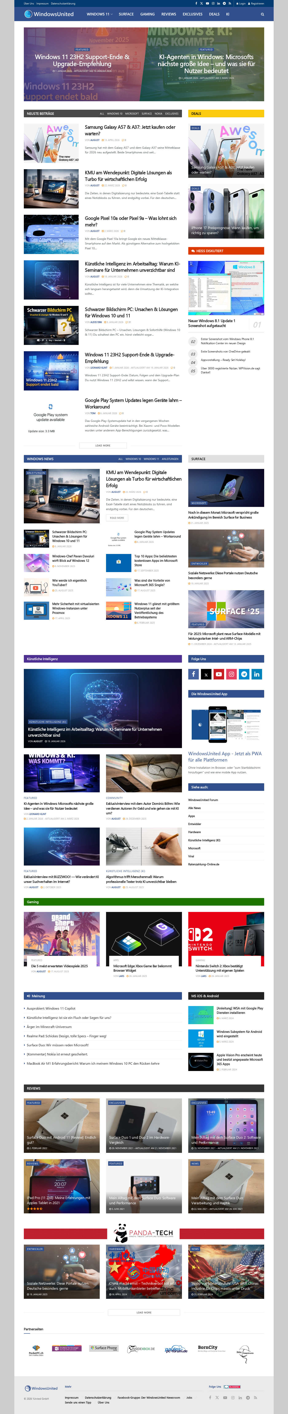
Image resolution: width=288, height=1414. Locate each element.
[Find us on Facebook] (196, 3)
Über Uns (29, 3)
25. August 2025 (63, 590)
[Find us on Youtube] (207, 3)
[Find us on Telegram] (224, 3)
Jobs (189, 1397)
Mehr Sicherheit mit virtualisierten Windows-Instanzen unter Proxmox (75, 608)
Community (114, 798)
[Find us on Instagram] (213, 3)
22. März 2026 (112, 185)
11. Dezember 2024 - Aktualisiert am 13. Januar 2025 (220, 644)
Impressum (42, 3)
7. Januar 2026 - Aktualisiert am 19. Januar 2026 (83, 71)
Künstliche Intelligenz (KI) (47, 721)
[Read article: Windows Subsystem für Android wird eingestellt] (201, 1038)
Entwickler (199, 563)
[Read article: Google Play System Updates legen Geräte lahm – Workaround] (51, 416)
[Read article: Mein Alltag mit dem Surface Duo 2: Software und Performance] (226, 1125)
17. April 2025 (62, 618)
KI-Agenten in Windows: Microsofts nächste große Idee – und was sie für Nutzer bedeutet (206, 63)
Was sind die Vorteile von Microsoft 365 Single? (152, 582)
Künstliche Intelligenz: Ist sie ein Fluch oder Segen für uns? (69, 1017)
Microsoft (132, 113)
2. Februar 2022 (38, 1148)
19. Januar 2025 (199, 583)
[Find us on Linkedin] (257, 674)
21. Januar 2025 (199, 522)
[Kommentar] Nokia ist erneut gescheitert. (57, 1054)
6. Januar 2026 (108, 413)
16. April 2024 (119, 1294)
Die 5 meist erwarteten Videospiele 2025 (59, 966)
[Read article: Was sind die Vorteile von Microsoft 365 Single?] (118, 587)
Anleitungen (170, 459)
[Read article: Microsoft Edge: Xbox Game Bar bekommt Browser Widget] (144, 939)
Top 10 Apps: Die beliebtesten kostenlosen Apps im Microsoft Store (156, 560)
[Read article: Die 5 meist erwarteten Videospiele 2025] (62, 939)
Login (242, 3)
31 (129, 322)
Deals (214, 14)
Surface (126, 14)
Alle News (194, 808)
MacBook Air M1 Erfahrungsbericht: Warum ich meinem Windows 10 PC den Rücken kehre (93, 1063)
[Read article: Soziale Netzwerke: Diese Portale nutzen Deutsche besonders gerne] (226, 548)
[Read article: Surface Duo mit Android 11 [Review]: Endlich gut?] (62, 1125)
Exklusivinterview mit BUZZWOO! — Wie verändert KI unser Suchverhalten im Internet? (61, 878)
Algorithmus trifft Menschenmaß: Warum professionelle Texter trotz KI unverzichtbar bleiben (141, 878)
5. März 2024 (226, 1041)
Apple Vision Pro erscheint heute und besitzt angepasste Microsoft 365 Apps (240, 1059)
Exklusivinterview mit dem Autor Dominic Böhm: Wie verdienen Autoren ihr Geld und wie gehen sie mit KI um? (143, 808)
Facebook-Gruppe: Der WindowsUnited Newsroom (149, 1397)
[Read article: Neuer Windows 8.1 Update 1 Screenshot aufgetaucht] (226, 288)
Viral (191, 856)
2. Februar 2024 (228, 1069)
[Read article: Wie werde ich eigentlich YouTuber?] (36, 587)
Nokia (158, 113)
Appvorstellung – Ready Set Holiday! (223, 360)
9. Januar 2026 (114, 322)
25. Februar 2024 (203, 1294)
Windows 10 (114, 113)
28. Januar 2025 (137, 976)
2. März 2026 (111, 230)
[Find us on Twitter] (201, 3)
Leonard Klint (98, 367)
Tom (93, 413)
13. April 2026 (112, 140)
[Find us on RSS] (230, 3)
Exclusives (192, 14)
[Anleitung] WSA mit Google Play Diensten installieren (240, 1010)
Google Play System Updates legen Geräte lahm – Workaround (158, 534)
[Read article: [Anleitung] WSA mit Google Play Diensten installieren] (201, 1015)
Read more (119, 517)
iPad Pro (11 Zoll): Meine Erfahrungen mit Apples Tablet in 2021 (58, 1200)
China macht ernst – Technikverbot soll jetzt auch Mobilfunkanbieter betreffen (142, 1286)
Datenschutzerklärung (63, 3)
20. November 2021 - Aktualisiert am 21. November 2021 (143, 1148)
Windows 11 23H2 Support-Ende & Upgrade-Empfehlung (82, 60)
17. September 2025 (147, 570)
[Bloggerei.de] (232, 1386)
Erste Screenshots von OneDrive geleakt (225, 351)
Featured (82, 49)
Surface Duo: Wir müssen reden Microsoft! (58, 1045)
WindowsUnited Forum (203, 800)
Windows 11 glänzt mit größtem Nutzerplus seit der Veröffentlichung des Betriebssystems (157, 610)
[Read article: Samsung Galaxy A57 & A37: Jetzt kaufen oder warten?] (51, 143)
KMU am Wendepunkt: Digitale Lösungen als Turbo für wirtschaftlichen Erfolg (128, 175)
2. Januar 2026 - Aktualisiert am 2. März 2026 (207, 78)
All (102, 113)
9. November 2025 (64, 566)
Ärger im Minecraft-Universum (49, 1026)
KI (227, 14)
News (195, 1163)
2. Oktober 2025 (52, 887)
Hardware (194, 832)
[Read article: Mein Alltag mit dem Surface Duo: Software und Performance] (144, 1186)
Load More (103, 445)
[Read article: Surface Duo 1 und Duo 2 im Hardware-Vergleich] (144, 1125)
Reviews (168, 14)
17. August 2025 (145, 590)
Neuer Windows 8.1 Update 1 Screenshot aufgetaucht (212, 323)
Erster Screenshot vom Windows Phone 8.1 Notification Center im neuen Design (227, 341)
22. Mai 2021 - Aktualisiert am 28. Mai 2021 (218, 1208)
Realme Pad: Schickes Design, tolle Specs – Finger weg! (67, 1036)
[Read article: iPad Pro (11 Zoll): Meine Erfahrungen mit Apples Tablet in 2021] (62, 1186)
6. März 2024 (226, 1018)
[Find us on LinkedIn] (218, 3)
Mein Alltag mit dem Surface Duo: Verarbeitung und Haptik (217, 1200)
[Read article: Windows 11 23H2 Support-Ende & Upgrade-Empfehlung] (51, 370)
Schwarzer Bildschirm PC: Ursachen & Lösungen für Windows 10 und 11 (69, 536)
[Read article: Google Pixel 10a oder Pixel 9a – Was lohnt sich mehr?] (51, 234)
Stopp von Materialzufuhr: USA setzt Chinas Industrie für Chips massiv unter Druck (224, 1286)
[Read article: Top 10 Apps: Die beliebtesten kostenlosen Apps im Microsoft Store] (118, 563)
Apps (191, 816)
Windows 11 (98, 14)
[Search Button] (262, 14)
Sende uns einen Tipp (78, 1402)
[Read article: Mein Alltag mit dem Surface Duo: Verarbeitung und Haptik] (226, 1186)
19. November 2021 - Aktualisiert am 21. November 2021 (226, 1148)
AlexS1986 (96, 322)
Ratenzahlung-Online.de (203, 864)
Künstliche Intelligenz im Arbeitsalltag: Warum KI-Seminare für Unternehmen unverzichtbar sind (132, 266)
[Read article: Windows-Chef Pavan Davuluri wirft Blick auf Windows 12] (36, 563)
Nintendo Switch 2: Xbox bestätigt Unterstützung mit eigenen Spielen (220, 968)
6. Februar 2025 (145, 622)
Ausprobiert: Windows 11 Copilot (51, 1008)
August (95, 140)
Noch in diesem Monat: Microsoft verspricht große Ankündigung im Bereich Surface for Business (223, 514)
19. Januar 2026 (113, 276)
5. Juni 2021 (118, 1208)
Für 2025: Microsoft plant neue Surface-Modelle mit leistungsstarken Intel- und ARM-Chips (224, 635)
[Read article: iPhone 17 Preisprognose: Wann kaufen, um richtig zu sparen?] (226, 211)
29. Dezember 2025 (135, 818)
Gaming (147, 14)
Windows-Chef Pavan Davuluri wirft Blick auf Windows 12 (73, 558)
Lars (121, 976)
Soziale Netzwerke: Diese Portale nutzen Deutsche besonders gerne (58, 1286)
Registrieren (257, 3)
